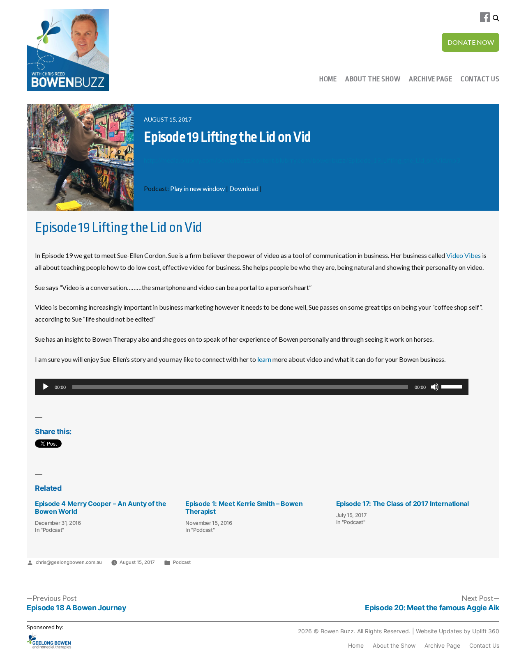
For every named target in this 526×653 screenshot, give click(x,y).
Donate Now (471, 42)
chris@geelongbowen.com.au (69, 562)
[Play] (46, 387)
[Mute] (435, 387)
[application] (251, 387)
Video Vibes (463, 255)
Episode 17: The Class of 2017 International (402, 503)
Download (243, 188)
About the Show (372, 79)
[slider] (452, 386)
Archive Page (430, 79)
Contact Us (480, 79)
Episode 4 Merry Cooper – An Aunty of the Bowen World (100, 507)
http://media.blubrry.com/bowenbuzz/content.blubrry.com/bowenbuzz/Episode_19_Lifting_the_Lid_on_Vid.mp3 (302, 160)
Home (328, 79)
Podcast (182, 562)
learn (263, 359)
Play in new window (197, 188)
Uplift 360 (485, 631)
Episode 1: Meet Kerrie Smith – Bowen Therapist (243, 507)
